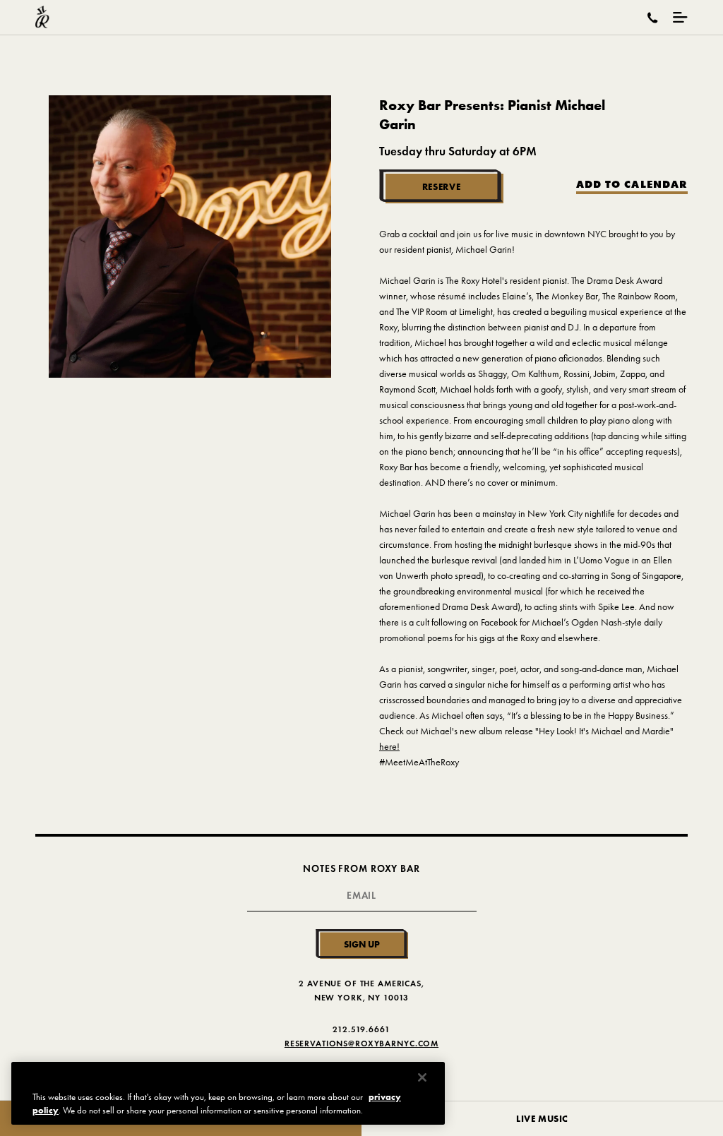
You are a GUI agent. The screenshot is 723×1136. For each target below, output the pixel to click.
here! (389, 747)
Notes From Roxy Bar (361, 869)
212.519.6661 (361, 1029)
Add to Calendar (632, 185)
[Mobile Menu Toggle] (680, 17)
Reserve (441, 186)
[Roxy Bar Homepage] (42, 17)
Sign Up (362, 944)
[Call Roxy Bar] (652, 17)
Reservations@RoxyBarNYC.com (361, 1043)
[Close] (422, 1077)
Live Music (542, 1118)
